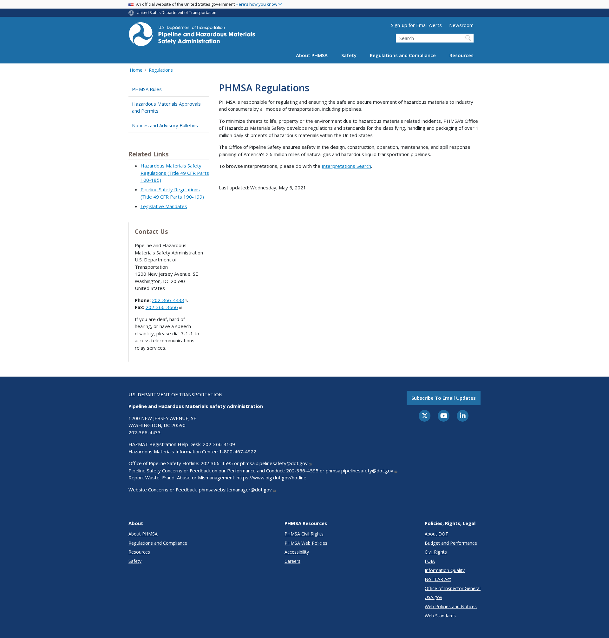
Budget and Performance (451, 543)
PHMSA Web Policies (306, 543)
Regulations (161, 70)
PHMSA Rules (147, 89)
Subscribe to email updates (443, 398)
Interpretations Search (346, 166)
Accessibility (297, 552)
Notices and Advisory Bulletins (165, 125)
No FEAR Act (438, 579)
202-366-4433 (168, 300)
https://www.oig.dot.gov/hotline (271, 477)
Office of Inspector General (453, 588)
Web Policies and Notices (451, 606)
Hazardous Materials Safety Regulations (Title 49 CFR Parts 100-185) (175, 172)
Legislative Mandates (164, 206)
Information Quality (445, 570)
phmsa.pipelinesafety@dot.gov (274, 463)
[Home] (191, 36)
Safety (349, 55)
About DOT (436, 534)
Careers (292, 561)
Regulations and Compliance (403, 55)
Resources (461, 55)
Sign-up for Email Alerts (416, 25)
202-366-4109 (219, 444)
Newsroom (461, 25)
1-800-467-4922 (237, 451)
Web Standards (440, 616)
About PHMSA (312, 55)
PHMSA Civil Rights (304, 534)
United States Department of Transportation (176, 12)
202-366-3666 (162, 307)
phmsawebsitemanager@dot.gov (235, 489)
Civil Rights (436, 552)
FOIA (430, 561)
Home (136, 70)
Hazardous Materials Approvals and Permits (166, 107)
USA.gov (433, 597)
